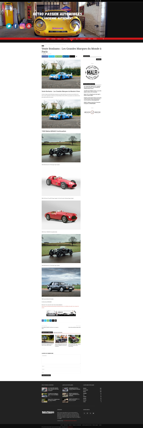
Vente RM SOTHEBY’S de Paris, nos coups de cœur (50, 328)
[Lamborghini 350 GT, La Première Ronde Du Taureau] (65, 389)
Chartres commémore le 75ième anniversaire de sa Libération (74, 394)
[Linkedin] (50, 320)
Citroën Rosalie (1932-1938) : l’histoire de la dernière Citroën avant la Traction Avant (74, 345)
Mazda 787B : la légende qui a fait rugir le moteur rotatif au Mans (92, 95)
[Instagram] (97, 1)
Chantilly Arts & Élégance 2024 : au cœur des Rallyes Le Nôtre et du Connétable (92, 91)
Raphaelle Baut (70, 426)
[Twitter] (99, 1)
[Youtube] (100, 1)
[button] (103, 39)
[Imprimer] (56, 320)
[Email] (53, 320)
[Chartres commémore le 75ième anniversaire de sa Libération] (65, 395)
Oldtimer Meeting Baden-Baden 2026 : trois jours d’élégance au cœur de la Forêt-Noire (61, 345)
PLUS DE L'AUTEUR (58, 332)
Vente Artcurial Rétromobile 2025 (74, 327)
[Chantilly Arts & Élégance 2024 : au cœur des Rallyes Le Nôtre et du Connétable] (44, 395)
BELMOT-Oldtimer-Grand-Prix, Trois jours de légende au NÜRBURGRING (92, 103)
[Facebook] (95, 1)
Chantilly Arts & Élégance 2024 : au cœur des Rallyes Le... (53, 394)
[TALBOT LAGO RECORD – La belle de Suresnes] (65, 400)
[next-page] (44, 348)
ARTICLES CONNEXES (47, 332)
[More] (76, 56)
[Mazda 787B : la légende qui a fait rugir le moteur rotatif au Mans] (48, 339)
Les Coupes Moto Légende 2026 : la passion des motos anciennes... (53, 389)
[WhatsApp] (48, 320)
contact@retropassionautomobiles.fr (70, 420)
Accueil (43, 44)
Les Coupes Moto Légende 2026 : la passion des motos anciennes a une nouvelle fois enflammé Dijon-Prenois (92, 87)
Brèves (46, 44)
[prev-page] (42, 348)
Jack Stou (44, 53)
